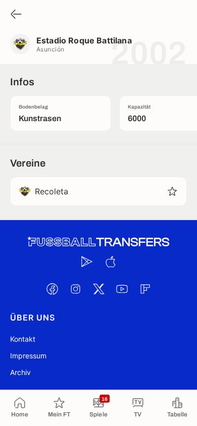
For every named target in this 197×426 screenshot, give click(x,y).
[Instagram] (75, 288)
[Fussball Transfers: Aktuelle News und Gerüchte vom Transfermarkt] (98, 242)
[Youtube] (121, 288)
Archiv (20, 372)
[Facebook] (52, 288)
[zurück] (16, 15)
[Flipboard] (145, 288)
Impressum (28, 355)
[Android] (86, 261)
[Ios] (110, 261)
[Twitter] (98, 288)
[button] (172, 191)
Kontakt (22, 339)
